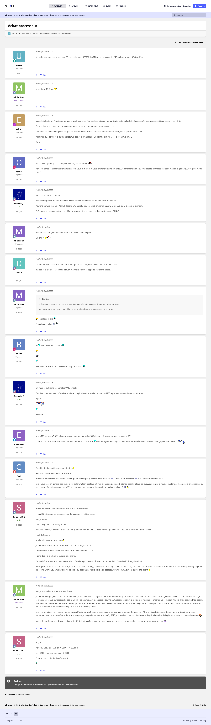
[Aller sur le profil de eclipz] (19, 120)
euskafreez (19, 444)
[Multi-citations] (36, 75)
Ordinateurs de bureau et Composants (55, 33)
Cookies (19, 721)
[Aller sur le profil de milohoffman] (19, 88)
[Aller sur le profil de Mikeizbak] (19, 231)
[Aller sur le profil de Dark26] (19, 263)
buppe (19, 353)
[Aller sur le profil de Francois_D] (19, 194)
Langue (9, 721)
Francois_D (19, 203)
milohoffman (19, 97)
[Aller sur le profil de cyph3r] (19, 162)
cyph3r (19, 171)
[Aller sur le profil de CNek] (19, 467)
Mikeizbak (19, 241)
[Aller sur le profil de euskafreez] (19, 435)
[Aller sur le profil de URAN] (9, 33)
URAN (17, 33)
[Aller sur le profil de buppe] (19, 344)
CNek (19, 476)
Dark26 (19, 272)
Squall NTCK (19, 517)
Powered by (194, 721)
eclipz (19, 129)
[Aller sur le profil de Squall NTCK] (19, 508)
